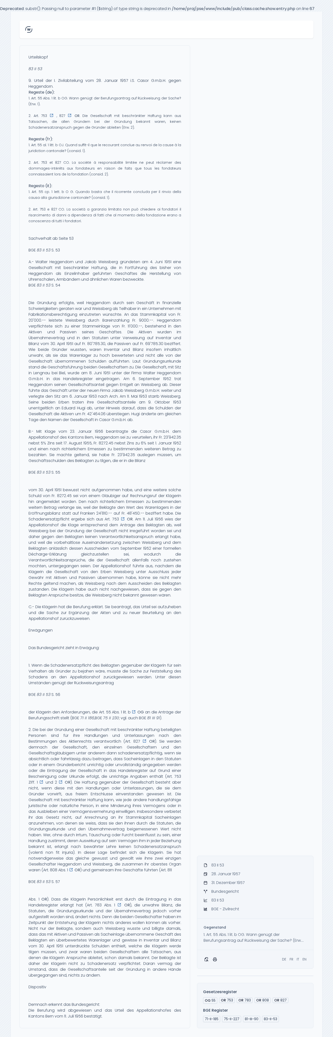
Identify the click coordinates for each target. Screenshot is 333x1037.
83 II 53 (35, 69)
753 (227, 1000)
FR (291, 959)
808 (262, 1000)
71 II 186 (87, 718)
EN (304, 959)
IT (298, 959)
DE (284, 959)
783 (244, 1000)
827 (280, 1000)
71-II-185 (211, 1019)
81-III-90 (251, 1019)
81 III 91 (153, 718)
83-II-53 (270, 1019)
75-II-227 (231, 1019)
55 (210, 1000)
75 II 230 (111, 718)
